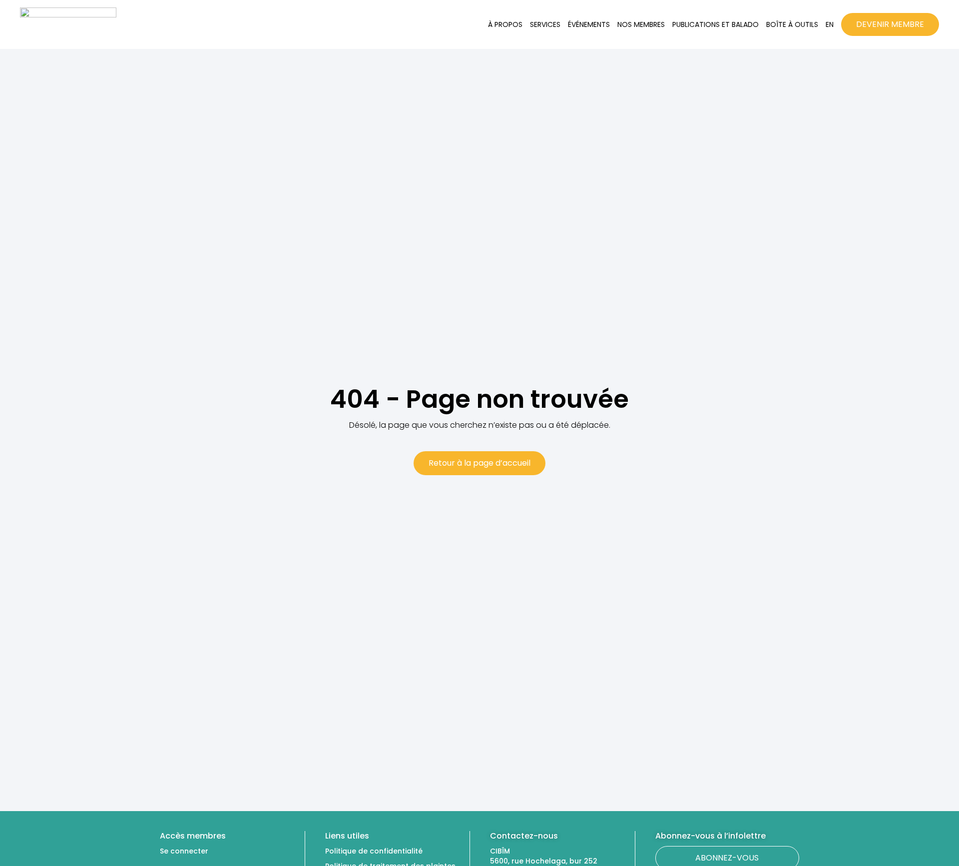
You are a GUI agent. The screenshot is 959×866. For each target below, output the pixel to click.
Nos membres (641, 24)
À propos (505, 24)
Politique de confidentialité (374, 851)
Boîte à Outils (792, 24)
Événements (589, 24)
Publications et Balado (715, 24)
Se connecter (184, 851)
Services (545, 24)
